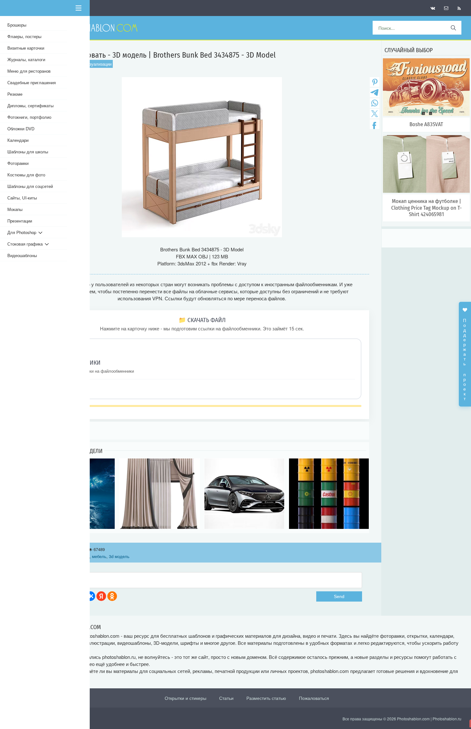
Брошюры (16, 25)
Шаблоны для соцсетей (30, 186)
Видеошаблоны (22, 255)
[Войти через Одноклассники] (112, 596)
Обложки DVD (21, 129)
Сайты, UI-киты (22, 198)
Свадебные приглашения (31, 82)
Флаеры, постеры (24, 36)
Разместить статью (266, 698)
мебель (99, 556)
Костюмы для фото (26, 175)
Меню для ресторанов (29, 71)
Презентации (19, 221)
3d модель (119, 556)
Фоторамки (18, 163)
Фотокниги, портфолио (29, 117)
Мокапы (14, 209)
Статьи (226, 698)
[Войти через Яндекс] (101, 596)
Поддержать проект (465, 356)
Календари (18, 140)
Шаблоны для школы (27, 152)
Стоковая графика (26, 244)
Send (339, 596)
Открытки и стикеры (185, 698)
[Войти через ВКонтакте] (90, 596)
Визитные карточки (25, 48)
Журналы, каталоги (26, 59)
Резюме (14, 94)
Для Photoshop (22, 232)
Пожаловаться (314, 698)
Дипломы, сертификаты (30, 105)
